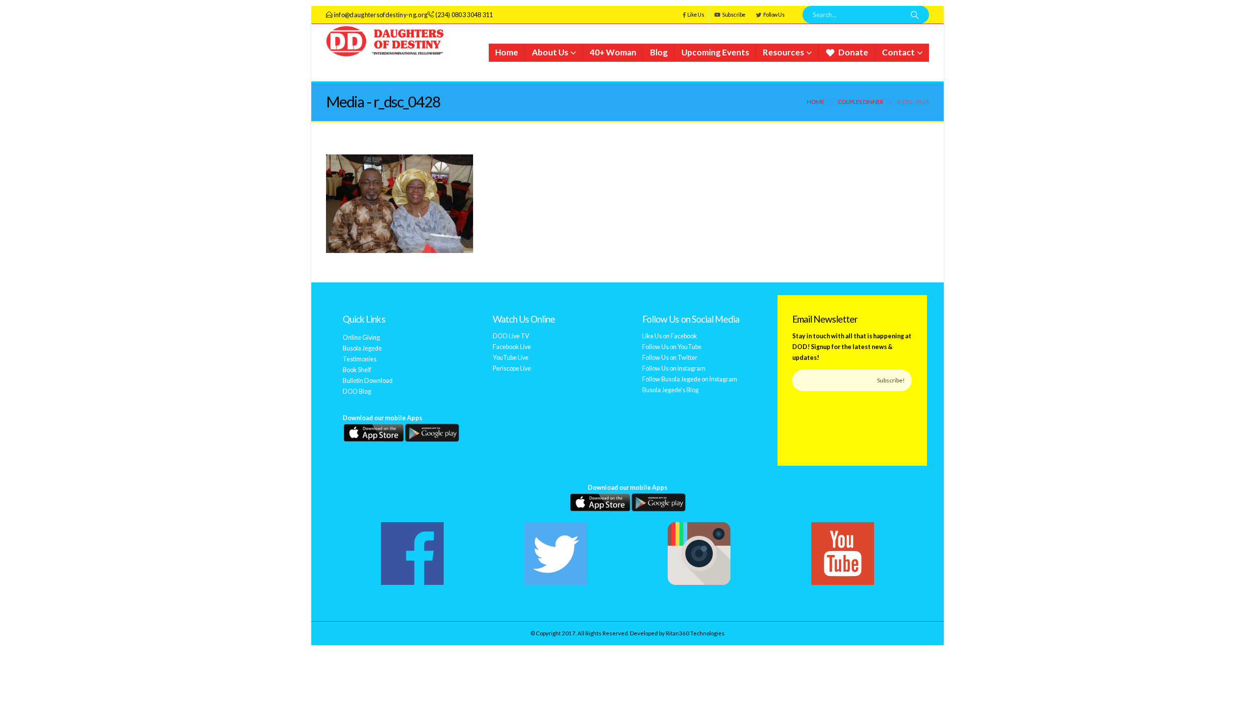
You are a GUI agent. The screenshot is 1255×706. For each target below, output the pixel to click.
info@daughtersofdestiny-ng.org (381, 15)
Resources (783, 52)
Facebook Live (512, 347)
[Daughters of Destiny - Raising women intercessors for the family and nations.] (387, 41)
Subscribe (734, 14)
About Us (550, 52)
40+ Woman (613, 52)
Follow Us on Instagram (673, 368)
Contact (898, 52)
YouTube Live (510, 357)
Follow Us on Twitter (670, 357)
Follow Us (774, 14)
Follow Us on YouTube (672, 347)
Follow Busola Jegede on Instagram (689, 379)
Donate (853, 52)
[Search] (915, 14)
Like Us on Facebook (669, 336)
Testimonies (359, 359)
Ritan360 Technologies (695, 633)
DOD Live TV (511, 336)
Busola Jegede (362, 348)
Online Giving (361, 337)
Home (506, 52)
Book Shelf (357, 370)
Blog (659, 52)
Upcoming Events (715, 52)
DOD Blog (357, 391)
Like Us (695, 14)
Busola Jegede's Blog (670, 390)
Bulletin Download (368, 380)
